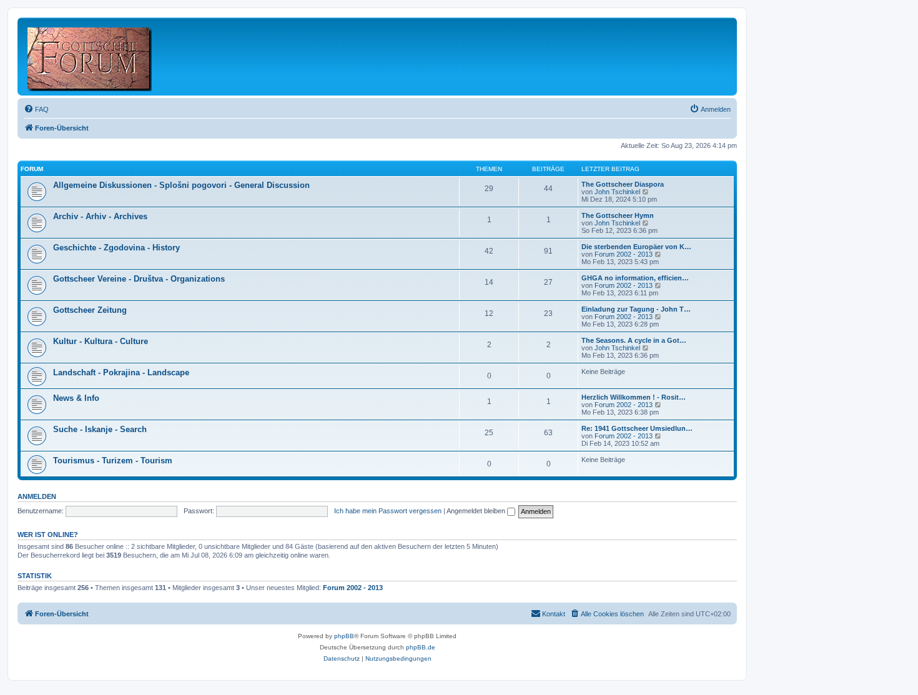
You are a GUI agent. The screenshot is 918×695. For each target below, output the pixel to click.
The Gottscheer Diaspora (622, 184)
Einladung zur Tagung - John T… (636, 309)
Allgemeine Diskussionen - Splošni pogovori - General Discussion (181, 185)
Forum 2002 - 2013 (624, 254)
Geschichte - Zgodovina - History (116, 247)
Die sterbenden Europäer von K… (636, 246)
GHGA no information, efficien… (635, 278)
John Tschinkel (617, 191)
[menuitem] (36, 109)
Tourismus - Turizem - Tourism (112, 460)
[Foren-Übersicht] (90, 56)
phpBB (344, 636)
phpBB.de (420, 647)
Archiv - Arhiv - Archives (100, 216)
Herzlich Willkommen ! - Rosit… (633, 397)
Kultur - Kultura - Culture (100, 341)
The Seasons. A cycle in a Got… (633, 340)
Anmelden (36, 496)
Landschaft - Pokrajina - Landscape (121, 372)
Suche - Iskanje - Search (100, 429)
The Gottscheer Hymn (617, 215)
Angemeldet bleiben (477, 511)
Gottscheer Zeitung (90, 310)
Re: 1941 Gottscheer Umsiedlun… (637, 428)
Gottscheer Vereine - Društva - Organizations (139, 278)
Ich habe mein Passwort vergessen (388, 511)
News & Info (76, 398)
